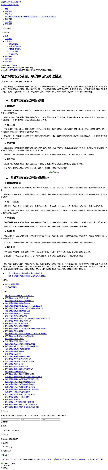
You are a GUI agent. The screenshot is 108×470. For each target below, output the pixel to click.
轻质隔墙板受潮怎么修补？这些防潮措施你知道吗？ (24, 308)
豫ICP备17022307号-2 (45, 459)
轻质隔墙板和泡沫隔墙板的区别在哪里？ (20, 374)
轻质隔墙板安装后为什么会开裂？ (17, 397)
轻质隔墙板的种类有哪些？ (15, 331)
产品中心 (8, 14)
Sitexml (14, 65)
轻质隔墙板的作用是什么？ (15, 364)
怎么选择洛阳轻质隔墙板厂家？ (17, 341)
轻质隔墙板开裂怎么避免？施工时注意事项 (21, 405)
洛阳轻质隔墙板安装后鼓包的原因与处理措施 (29, 276)
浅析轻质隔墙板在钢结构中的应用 (17, 311)
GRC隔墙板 (51, 17)
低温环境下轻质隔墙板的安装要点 (17, 392)
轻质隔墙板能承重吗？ (13, 399)
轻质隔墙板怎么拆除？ (13, 354)
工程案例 (8, 22)
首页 (6, 9)
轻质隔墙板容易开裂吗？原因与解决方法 (20, 394)
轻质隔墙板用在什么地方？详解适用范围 (20, 344)
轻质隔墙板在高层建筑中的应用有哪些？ (20, 336)
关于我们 (8, 11)
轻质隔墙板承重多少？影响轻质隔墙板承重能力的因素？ (26, 329)
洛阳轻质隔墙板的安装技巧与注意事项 (19, 361)
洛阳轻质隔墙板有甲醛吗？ (15, 351)
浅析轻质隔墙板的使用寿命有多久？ (18, 303)
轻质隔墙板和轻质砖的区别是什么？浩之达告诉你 (23, 306)
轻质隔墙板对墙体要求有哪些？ (17, 323)
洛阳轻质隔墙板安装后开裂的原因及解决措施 (22, 379)
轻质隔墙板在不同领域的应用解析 (17, 356)
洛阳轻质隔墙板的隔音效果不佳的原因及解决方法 (23, 377)
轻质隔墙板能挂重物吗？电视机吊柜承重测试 (22, 407)
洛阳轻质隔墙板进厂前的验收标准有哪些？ (21, 384)
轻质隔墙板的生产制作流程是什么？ (18, 359)
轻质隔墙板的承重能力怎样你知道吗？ (19, 301)
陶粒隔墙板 (9, 17)
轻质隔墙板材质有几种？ (14, 339)
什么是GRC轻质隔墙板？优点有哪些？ (19, 296)
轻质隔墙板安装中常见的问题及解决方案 (20, 382)
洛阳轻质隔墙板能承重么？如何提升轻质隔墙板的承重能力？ (28, 318)
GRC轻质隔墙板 (11, 287)
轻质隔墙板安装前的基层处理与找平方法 (27, 273)
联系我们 (8, 24)
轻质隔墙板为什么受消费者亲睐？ (17, 298)
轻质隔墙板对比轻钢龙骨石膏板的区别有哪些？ (22, 346)
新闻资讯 (8, 19)
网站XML (82, 459)
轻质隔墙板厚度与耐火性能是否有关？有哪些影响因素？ (26, 334)
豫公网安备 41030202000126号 (67, 459)
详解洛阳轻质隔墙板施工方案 (16, 316)
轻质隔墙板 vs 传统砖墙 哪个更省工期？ (20, 402)
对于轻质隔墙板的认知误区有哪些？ (18, 313)
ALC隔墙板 (42, 17)
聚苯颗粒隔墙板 (20, 17)
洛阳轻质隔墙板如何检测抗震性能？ (18, 349)
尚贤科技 (99, 459)
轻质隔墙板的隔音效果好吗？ (16, 372)
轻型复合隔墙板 (32, 17)
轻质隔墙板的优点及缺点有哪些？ (17, 326)
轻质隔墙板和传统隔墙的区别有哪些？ (19, 369)
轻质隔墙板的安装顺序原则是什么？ (18, 321)
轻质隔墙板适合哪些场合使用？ (17, 367)
